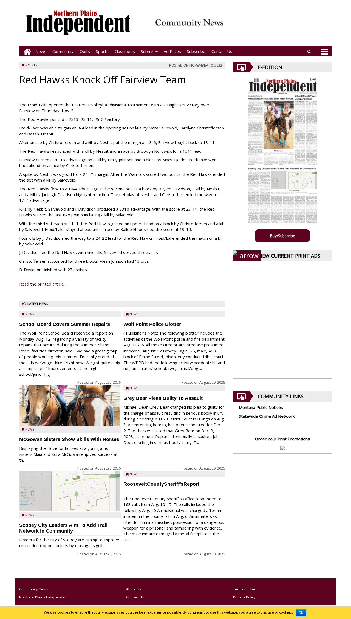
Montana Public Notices (261, 407)
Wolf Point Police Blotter (152, 324)
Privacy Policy (244, 597)
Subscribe (196, 51)
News (40, 51)
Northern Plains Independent (43, 597)
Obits (85, 51)
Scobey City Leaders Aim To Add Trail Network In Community (63, 528)
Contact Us (221, 51)
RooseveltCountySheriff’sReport (161, 484)
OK (301, 613)
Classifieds (125, 51)
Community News (33, 589)
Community (62, 51)
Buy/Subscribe (282, 235)
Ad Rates (172, 51)
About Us (133, 589)
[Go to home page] (25, 51)
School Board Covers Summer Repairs (64, 324)
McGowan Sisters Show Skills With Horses (69, 439)
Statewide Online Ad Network (267, 416)
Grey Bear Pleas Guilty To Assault (163, 398)
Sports (102, 51)
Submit (148, 51)
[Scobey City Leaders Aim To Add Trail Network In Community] (70, 491)
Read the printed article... (42, 284)
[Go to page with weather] (280, 26)
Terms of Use (244, 589)
